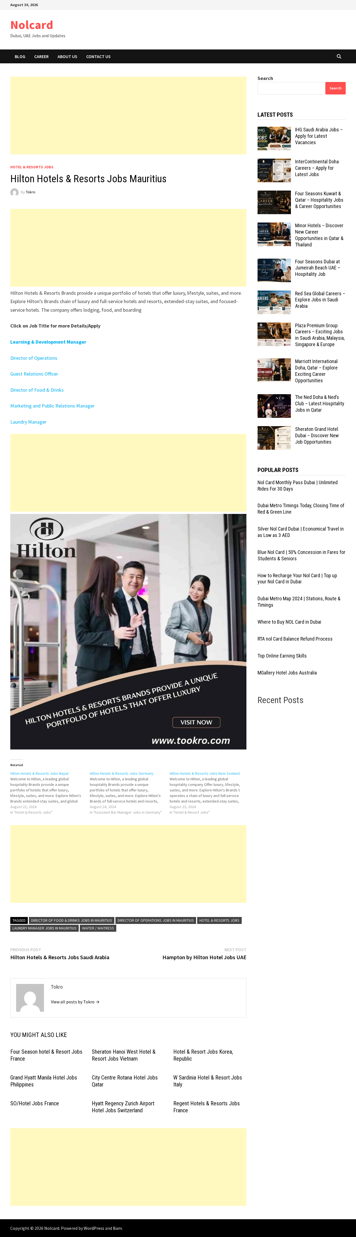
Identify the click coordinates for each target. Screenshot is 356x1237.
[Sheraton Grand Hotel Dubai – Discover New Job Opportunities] (274, 430)
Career (41, 56)
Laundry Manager (28, 422)
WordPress (94, 1228)
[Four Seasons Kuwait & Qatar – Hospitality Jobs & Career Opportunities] (274, 194)
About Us (67, 56)
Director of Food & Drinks (37, 390)
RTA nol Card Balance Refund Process (295, 639)
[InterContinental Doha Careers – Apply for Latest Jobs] (274, 162)
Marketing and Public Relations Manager (52, 406)
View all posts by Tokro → (75, 1001)
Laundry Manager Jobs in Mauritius (44, 928)
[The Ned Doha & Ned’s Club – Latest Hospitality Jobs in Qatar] (274, 398)
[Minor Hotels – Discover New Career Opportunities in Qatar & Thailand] (274, 226)
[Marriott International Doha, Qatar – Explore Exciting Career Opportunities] (274, 362)
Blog (20, 56)
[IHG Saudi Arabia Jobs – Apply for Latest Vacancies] (274, 130)
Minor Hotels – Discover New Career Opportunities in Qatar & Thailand (319, 235)
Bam (117, 1228)
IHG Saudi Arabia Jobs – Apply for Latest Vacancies (319, 136)
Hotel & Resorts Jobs (31, 166)
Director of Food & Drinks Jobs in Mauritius (71, 920)
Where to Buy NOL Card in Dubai (289, 622)
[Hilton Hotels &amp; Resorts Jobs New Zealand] (209, 793)
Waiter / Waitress (98, 928)
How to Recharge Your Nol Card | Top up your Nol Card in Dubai (297, 579)
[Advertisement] (128, 115)
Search (265, 78)
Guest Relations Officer (34, 374)
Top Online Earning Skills (282, 656)
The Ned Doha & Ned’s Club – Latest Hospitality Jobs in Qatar (319, 403)
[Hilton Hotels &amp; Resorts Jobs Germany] (130, 793)
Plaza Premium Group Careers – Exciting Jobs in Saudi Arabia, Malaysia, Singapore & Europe (320, 335)
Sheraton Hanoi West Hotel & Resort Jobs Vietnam (123, 1055)
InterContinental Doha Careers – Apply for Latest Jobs (317, 168)
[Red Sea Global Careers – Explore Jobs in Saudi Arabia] (274, 294)
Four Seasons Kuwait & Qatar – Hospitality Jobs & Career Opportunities (319, 200)
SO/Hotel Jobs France (34, 1103)
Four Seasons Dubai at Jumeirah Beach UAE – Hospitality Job (317, 268)
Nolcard (31, 24)
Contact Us (98, 56)
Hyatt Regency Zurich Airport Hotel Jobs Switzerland (123, 1107)
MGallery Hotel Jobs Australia (287, 673)
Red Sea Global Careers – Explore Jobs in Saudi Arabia (320, 300)
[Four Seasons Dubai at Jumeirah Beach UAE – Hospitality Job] (274, 262)
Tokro (30, 191)
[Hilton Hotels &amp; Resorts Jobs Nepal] (50, 793)
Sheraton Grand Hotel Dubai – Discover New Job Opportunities (317, 435)
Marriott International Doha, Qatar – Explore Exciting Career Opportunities (316, 370)
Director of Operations (33, 358)
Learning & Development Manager (48, 342)
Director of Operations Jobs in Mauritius (156, 920)
